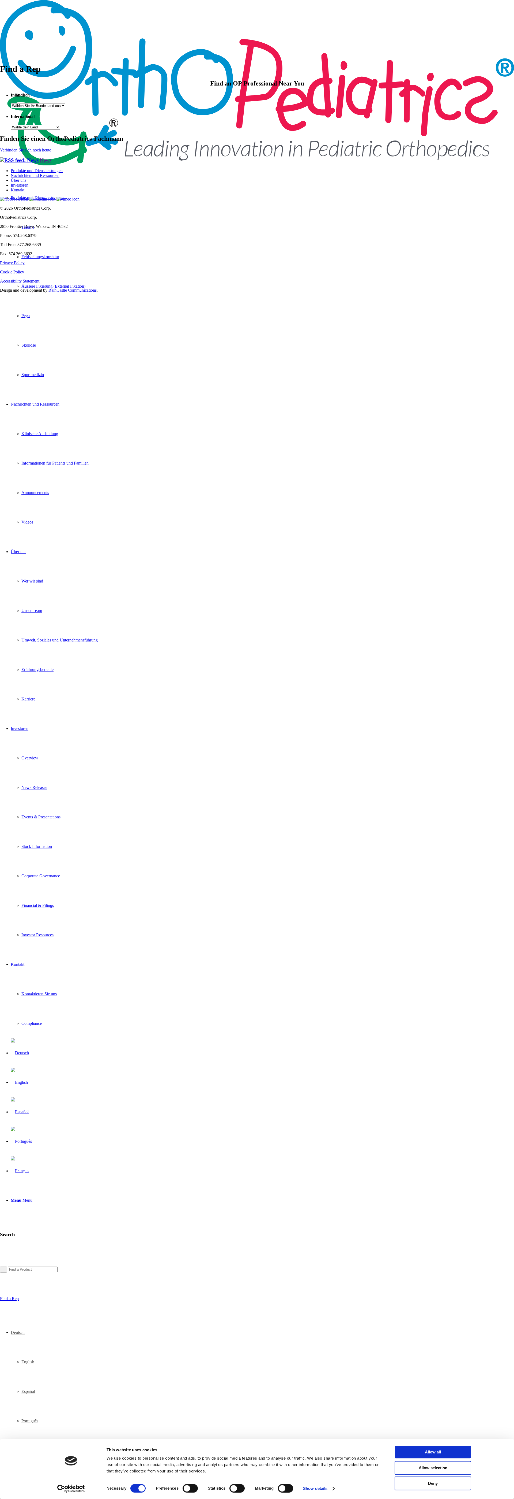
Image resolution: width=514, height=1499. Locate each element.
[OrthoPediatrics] (257, 164)
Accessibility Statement (19, 281)
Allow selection (433, 1467)
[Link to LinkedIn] (42, 199)
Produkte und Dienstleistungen (37, 170)
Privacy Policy (12, 263)
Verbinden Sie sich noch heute (25, 150)
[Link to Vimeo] (68, 199)
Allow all (433, 1452)
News (45, 160)
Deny (433, 1483)
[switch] (190, 1488)
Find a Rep (9, 1298)
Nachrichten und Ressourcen (35, 175)
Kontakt (17, 190)
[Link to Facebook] (14, 199)
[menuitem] (267, 316)
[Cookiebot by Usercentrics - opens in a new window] (71, 1489)
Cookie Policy (12, 272)
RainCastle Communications (72, 290)
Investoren (19, 185)
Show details (315, 1488)
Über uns (18, 180)
